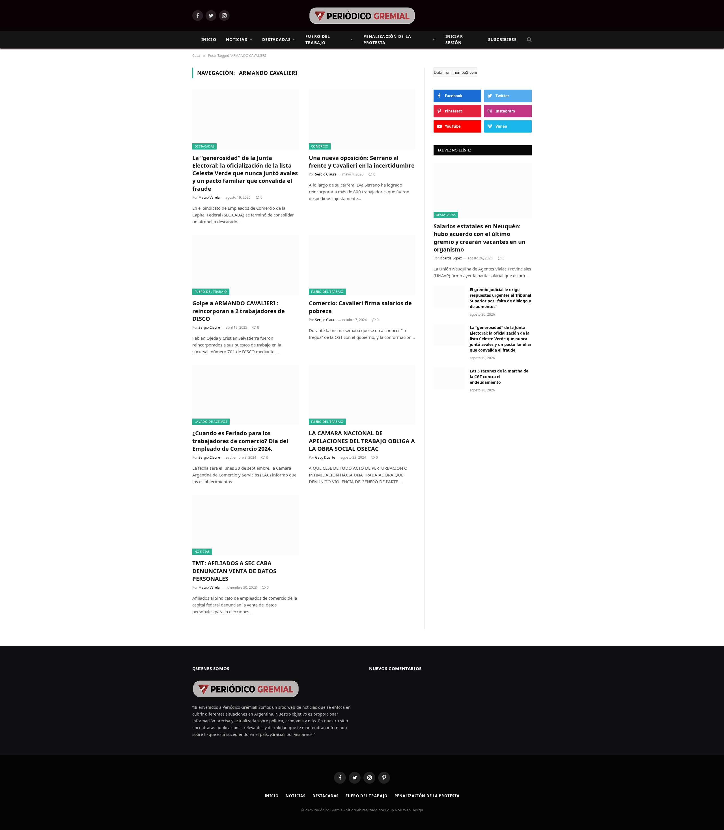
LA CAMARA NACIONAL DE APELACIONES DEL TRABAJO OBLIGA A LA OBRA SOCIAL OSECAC (362, 440)
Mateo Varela (209, 197)
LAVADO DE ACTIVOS (211, 421)
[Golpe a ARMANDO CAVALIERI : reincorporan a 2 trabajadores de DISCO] (245, 265)
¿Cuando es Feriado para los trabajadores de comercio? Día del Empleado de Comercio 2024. (240, 440)
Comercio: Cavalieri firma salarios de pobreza (360, 307)
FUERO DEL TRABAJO (317, 39)
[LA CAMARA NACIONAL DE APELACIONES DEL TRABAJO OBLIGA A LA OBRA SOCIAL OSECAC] (362, 395)
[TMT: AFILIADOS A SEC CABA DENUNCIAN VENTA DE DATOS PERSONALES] (245, 525)
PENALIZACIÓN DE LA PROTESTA (387, 39)
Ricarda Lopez (451, 258)
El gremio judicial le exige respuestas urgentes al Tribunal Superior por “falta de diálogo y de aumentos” (500, 298)
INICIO (208, 39)
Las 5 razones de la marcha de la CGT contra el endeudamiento (499, 376)
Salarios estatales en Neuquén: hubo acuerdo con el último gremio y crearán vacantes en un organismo (479, 237)
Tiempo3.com (465, 72)
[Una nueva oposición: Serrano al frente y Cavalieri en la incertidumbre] (362, 119)
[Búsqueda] (529, 39)
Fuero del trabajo (366, 795)
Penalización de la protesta (427, 795)
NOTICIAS (236, 39)
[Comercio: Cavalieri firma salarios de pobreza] (362, 265)
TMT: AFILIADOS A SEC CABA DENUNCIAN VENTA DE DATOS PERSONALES (234, 570)
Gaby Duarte (325, 457)
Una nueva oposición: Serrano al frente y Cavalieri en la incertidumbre (362, 161)
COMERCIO (320, 146)
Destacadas (326, 795)
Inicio (272, 795)
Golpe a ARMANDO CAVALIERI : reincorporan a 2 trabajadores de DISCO (238, 310)
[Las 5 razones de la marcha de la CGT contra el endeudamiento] (449, 378)
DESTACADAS (276, 39)
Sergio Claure (326, 174)
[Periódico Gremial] (362, 15)
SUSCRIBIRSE (502, 39)
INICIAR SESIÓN (454, 39)
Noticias (295, 795)
